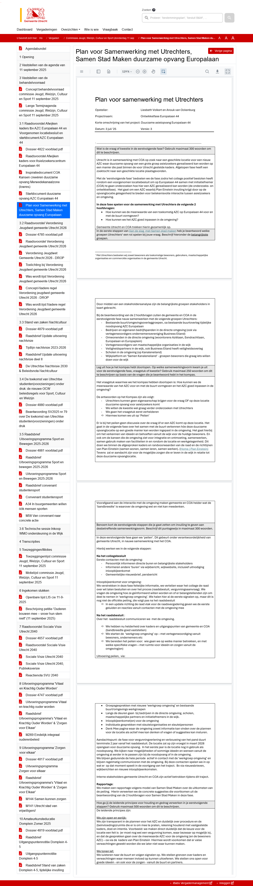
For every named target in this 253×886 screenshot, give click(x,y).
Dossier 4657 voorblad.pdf (44, 638)
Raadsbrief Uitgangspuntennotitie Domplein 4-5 (43, 842)
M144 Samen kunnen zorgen (45, 799)
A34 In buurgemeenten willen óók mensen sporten (43, 506)
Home (42, 38)
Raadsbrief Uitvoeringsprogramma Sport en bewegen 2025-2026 (41, 462)
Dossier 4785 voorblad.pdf (44, 234)
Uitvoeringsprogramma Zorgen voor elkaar (38, 769)
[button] (229, 18)
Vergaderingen (46, 29)
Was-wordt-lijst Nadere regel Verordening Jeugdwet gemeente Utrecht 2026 (42, 309)
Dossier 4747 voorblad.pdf (44, 695)
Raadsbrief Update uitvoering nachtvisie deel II (43, 357)
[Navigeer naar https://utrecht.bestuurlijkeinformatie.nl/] (36, 15)
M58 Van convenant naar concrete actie (40, 518)
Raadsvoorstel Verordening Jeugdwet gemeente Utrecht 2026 (42, 244)
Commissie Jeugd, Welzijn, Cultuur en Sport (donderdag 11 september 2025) (107, 38)
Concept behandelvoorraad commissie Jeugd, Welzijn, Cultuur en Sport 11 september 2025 (43, 94)
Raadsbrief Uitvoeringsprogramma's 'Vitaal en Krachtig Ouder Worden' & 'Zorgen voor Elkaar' (43, 721)
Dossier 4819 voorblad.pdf (44, 830)
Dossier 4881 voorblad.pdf (44, 450)
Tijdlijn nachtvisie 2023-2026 (45, 347)
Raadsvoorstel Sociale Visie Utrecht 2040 (42, 647)
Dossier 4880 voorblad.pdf (44, 405)
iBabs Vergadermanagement (191, 883)
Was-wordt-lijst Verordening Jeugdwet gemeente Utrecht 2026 (42, 279)
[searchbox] (182, 18)
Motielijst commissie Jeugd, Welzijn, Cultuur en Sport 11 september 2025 (41, 577)
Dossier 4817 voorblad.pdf (44, 759)
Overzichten (69, 29)
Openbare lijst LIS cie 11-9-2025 (41, 600)
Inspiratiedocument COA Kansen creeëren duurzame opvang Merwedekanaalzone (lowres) (39, 179)
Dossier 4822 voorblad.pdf (44, 149)
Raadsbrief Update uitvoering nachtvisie (43, 338)
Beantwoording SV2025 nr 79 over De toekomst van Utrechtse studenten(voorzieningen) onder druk (43, 419)
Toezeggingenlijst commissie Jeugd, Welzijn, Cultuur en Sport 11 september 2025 (42, 561)
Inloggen (225, 883)
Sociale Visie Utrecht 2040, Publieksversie (41, 666)
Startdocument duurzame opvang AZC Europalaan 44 (40, 196)
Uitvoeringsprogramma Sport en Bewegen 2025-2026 (42, 476)
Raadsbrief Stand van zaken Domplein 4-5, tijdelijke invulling (42, 868)
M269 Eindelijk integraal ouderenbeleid (39, 737)
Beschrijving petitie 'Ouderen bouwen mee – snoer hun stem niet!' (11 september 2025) (42, 613)
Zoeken (146, 9)
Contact (127, 29)
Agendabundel (35, 48)
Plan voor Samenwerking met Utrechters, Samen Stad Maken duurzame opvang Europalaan (43, 210)
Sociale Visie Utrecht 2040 (44, 656)
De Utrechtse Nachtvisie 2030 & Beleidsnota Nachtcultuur (43, 368)
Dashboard (24, 29)
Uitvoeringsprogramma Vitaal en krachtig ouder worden (43, 704)
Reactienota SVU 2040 (41, 675)
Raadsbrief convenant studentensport (38, 488)
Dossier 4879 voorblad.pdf (44, 329)
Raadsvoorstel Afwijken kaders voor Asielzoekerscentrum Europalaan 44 (42, 160)
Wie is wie (91, 29)
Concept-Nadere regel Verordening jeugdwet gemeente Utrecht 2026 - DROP (42, 292)
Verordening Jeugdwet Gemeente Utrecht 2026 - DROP (41, 255)
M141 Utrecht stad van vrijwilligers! (38, 808)
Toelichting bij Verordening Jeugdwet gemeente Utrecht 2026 (42, 267)
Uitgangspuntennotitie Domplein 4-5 (38, 856)
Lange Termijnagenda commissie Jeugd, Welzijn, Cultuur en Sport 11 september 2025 (43, 110)
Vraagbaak (110, 29)
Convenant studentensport (44, 497)
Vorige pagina (223, 50)
